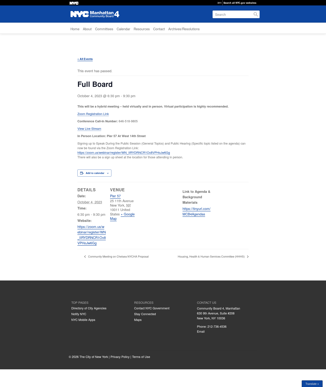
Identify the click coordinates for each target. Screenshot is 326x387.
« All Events (85, 59)
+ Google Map (122, 216)
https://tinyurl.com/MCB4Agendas (197, 211)
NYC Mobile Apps (83, 319)
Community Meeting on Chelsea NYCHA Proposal (118, 256)
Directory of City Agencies (88, 308)
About (87, 28)
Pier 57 (115, 195)
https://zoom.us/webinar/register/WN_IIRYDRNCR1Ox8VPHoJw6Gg (123, 152)
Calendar (123, 28)
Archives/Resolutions (184, 28)
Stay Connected (145, 314)
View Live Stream (89, 128)
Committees (104, 28)
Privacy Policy (120, 356)
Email (201, 331)
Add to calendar (95, 173)
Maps (138, 319)
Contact (159, 28)
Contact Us (206, 302)
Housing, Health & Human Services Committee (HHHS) (211, 256)
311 (220, 2)
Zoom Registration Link (93, 113)
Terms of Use (141, 356)
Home (74, 28)
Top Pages (79, 302)
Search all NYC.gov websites (239, 2)
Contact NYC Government (151, 308)
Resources (142, 28)
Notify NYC (78, 314)
